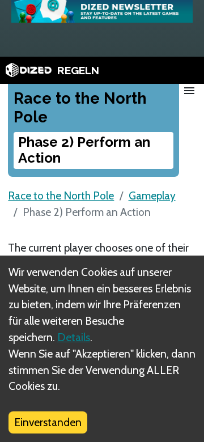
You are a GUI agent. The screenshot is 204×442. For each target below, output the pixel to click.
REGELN (78, 70)
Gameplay (152, 195)
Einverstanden (48, 422)
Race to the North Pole (61, 195)
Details (73, 337)
